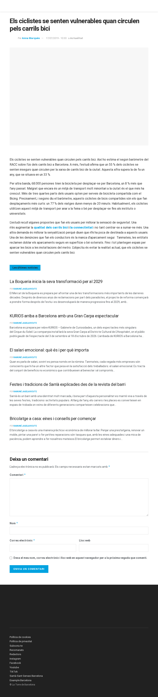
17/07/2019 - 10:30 (56, 38)
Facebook (15, 662)
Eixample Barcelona (20, 680)
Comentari (18, 475)
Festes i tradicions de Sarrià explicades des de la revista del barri (67, 384)
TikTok (14, 671)
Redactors (15, 654)
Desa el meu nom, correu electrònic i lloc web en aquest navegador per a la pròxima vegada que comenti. (80, 557)
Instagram (15, 658)
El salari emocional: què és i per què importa (49, 350)
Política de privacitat (21, 641)
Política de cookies (20, 637)
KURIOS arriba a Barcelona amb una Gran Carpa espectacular (64, 315)
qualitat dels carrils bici (51, 227)
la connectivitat (81, 227)
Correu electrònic (22, 540)
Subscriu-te (16, 645)
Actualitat (76, 38)
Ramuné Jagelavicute (25, 289)
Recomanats (17, 650)
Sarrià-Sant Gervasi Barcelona (26, 675)
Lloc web (84, 540)
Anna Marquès (31, 38)
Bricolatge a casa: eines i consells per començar (53, 418)
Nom (14, 523)
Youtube (14, 667)
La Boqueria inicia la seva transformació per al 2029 (56, 281)
